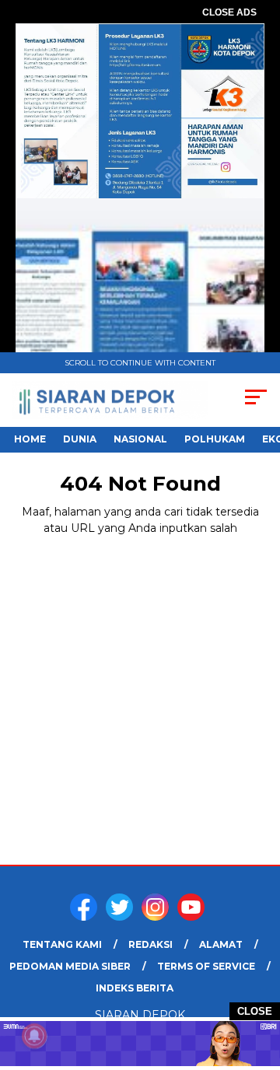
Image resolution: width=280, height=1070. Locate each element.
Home (30, 439)
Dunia (79, 439)
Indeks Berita (134, 988)
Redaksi (150, 944)
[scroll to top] (258, 980)
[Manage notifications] (34, 1035)
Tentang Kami (62, 944)
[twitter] (122, 917)
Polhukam (214, 439)
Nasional (140, 439)
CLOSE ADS (229, 12)
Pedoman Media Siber (70, 966)
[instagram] (158, 917)
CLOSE (254, 1011)
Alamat (221, 944)
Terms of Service (206, 966)
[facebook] (86, 917)
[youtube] (193, 917)
